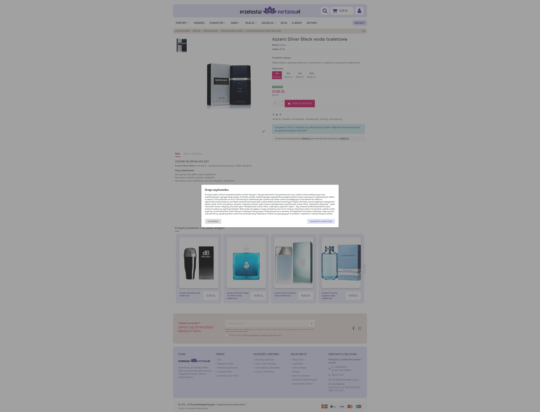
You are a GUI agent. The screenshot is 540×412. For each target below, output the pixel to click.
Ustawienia (213, 221)
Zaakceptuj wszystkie (321, 221)
